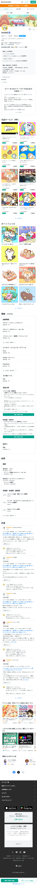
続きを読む (14, 642)
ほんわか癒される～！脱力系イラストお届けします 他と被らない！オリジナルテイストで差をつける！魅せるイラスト (18, 534)
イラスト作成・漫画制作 (8, 531)
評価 (28, 12)
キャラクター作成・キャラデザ (22, 666)
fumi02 (4, 32)
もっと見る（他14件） (9, 370)
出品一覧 (18, 9)
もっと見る (18, 112)
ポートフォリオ (30, 9)
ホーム (6, 9)
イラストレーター (23, 336)
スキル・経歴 (9, 12)
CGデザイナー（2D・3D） (17, 329)
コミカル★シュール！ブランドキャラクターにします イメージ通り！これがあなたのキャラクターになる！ (18, 669)
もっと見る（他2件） (8, 342)
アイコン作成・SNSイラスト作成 (23, 531)
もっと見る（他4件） (8, 515)
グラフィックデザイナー (16, 323)
